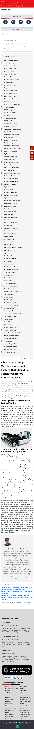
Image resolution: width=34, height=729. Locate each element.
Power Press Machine (10, 258)
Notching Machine (9, 239)
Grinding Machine (9, 159)
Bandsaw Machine (9, 77)
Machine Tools (8, 225)
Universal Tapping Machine (11, 327)
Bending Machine (9, 82)
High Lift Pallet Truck (9, 170)
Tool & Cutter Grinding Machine (12, 313)
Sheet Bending (8, 280)
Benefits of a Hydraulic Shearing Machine (15, 595)
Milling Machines (10, 719)
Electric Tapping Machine (11, 143)
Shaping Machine (9, 275)
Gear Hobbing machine (10, 156)
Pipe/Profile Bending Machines (12, 253)
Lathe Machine (8, 220)
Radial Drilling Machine (10, 266)
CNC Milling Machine (10, 118)
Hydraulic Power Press (10, 187)
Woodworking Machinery (11, 344)
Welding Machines (9, 341)
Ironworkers (7, 209)
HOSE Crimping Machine (11, 178)
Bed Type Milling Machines (11, 79)
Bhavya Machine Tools (10, 85)
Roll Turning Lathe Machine (11, 269)
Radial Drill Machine (9, 264)
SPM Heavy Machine (10, 300)
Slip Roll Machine (9, 294)
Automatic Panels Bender (11, 71)
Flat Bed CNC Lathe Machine (12, 148)
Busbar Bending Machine (11, 93)
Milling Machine (8, 236)
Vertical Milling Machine (10, 338)
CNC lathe (7, 115)
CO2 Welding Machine (10, 126)
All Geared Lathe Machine (11, 60)
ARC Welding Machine (10, 65)
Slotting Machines (25, 697)
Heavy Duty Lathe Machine (11, 167)
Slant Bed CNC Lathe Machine (12, 291)
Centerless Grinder (9, 101)
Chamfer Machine (9, 107)
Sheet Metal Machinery (10, 286)
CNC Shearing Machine (10, 123)
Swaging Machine (9, 308)
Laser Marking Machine (10, 217)
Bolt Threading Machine (10, 90)
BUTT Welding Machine (10, 96)
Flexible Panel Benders (10, 151)
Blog (5, 88)
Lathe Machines (9, 716)
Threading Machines (25, 699)
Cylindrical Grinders (9, 132)
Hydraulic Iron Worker (10, 184)
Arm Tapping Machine (10, 68)
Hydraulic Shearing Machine (11, 195)
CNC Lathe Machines (11, 693)
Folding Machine (24, 712)
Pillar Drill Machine (9, 244)
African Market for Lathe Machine (13, 589)
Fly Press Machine (9, 154)
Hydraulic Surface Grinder (11, 198)
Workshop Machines (9, 352)
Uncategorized (8, 324)
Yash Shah (27, 602)
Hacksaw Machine (9, 165)
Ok (17, 726)
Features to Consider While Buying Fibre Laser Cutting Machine (17, 48)
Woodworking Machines (10, 346)
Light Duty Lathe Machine (11, 222)
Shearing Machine (9, 277)
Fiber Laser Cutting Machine (11, 145)
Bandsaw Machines (10, 686)
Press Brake (7, 261)
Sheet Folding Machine (10, 283)
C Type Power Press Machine (12, 99)
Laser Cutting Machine (10, 211)
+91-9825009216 (4, 2)
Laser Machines (8, 214)
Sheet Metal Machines (10, 288)
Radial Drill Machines (26, 695)
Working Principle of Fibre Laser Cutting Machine (15, 44)
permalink (10, 604)
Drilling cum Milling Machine (11, 134)
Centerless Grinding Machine (12, 104)
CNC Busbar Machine (10, 112)
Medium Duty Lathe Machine (12, 231)
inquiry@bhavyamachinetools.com (22, 3)
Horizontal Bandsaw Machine (12, 173)
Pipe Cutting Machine (10, 250)
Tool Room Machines (10, 316)
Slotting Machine (8, 297)
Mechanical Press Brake (11, 228)
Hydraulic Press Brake (10, 192)
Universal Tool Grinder (10, 330)
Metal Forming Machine (10, 233)
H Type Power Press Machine (12, 162)
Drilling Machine (8, 137)
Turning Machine (8, 319)
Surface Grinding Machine (11, 305)
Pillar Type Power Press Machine (13, 247)
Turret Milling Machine (10, 322)
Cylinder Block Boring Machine (12, 129)
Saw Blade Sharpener (10, 272)
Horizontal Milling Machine (11, 176)
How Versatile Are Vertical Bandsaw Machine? (17, 587)
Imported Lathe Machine (10, 203)
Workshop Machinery (10, 349)
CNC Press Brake (9, 121)
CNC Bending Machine (10, 110)
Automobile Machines (10, 74)
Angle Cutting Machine (10, 63)
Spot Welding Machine (10, 302)
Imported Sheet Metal (10, 206)
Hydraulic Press (8, 189)
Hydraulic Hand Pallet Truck (11, 181)
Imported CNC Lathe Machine (12, 200)
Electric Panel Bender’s (10, 140)
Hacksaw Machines (10, 708)
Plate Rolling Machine (10, 255)
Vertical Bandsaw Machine (11, 335)
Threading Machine (9, 311)
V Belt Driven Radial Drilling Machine (14, 333)
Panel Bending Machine (10, 242)
